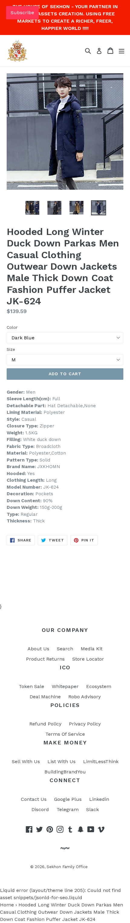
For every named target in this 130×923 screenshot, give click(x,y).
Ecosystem (98, 686)
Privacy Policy (85, 724)
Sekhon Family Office (67, 866)
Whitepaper (65, 686)
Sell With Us (26, 761)
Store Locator (88, 659)
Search (65, 649)
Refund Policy (45, 724)
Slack (92, 809)
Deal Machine (45, 696)
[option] (32, 208)
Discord (40, 809)
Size (11, 349)
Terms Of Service (65, 734)
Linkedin (99, 799)
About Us (38, 649)
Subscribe (22, 12)
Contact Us (34, 799)
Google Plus (68, 799)
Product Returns (45, 659)
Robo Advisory (84, 696)
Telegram (68, 809)
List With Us (61, 761)
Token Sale (31, 686)
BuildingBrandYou (65, 772)
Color (12, 327)
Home (7, 905)
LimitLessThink (101, 761)
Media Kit (91, 649)
